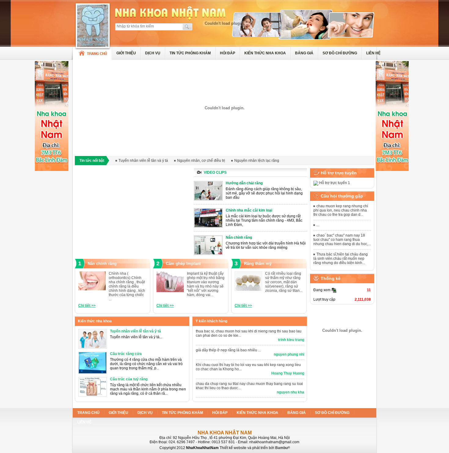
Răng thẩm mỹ (258, 263)
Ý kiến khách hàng (211, 321)
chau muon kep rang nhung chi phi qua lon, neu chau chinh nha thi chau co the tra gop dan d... (340, 210)
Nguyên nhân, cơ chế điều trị (201, 160)
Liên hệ (373, 53)
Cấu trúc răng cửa (126, 354)
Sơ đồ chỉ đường (340, 53)
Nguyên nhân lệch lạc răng (256, 160)
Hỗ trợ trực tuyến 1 (334, 183)
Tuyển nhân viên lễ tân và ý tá (143, 160)
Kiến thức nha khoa (265, 53)
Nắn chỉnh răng (102, 263)
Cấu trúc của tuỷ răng (129, 379)
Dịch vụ (152, 53)
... (317, 225)
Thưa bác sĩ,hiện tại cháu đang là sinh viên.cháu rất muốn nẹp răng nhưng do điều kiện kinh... (340, 258)
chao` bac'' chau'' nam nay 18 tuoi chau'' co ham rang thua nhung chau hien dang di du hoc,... (342, 239)
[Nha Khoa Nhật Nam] (92, 58)
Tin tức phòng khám (190, 53)
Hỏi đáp (227, 53)
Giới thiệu (126, 53)
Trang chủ (88, 413)
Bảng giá (304, 53)
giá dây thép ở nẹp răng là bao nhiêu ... (228, 350)
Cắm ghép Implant (183, 263)
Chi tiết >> (87, 305)
